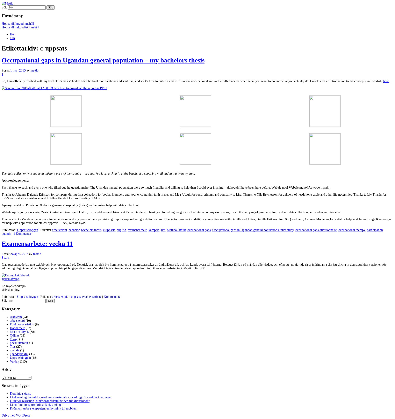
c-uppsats (109, 230)
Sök (4, 7)
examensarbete (137, 230)
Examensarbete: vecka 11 (37, 243)
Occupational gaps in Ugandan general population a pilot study (253, 230)
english (121, 230)
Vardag (14, 361)
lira (163, 230)
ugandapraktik (19, 354)
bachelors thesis (91, 230)
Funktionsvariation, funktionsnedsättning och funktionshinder (49, 401)
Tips (12, 346)
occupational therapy (351, 230)
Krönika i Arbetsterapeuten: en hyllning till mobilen (43, 408)
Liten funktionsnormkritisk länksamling (35, 404)
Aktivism (16, 317)
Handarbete (17, 328)
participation (375, 230)
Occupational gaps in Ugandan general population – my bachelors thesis (103, 60)
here (386, 81)
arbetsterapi (59, 230)
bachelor (74, 230)
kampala (154, 230)
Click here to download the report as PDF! (79, 88)
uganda (6, 233)
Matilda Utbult (176, 230)
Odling (14, 335)
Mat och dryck (19, 331)
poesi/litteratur (19, 343)
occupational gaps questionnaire (316, 230)
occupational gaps (199, 230)
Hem (13, 34)
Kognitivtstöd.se (20, 393)
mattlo (34, 70)
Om (12, 38)
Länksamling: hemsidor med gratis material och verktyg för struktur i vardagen (61, 397)
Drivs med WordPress (16, 415)
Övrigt (14, 339)
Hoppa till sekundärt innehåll (20, 27)
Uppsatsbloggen (27, 230)
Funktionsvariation (22, 324)
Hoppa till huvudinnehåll (18, 23)
